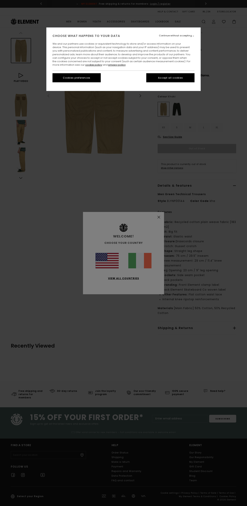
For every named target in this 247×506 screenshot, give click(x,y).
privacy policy (117, 65)
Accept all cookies (170, 77)
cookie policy (93, 65)
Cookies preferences (76, 77)
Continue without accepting (175, 35)
